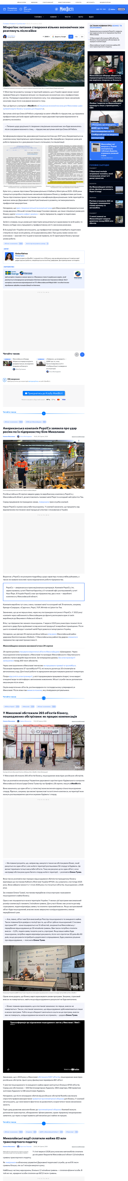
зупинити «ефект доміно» (27, 214)
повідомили (40, 1162)
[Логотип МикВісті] (66, 9)
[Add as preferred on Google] (56, 9)
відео (91, 17)
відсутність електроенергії (20, 676)
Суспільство (21, 23)
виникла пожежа (34, 690)
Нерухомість (91, 2)
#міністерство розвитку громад (35, 243)
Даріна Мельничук (25, 721)
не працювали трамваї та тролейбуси (60, 665)
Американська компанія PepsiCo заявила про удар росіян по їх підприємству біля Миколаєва (106, 33)
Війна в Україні (21, 2)
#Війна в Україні (9, 706)
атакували (52, 634)
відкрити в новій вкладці (78, 436)
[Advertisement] (44, 322)
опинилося (73, 637)
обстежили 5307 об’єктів (49, 1077)
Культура (78, 2)
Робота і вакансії (48, 2)
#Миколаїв (25, 706)
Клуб (122, 9)
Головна (6, 23)
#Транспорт (69, 1132)
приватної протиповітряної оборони (48, 1099)
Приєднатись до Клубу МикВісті (45, 393)
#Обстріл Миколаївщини (33, 422)
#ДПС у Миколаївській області (49, 1132)
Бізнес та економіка (64, 2)
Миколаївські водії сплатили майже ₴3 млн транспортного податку (105, 46)
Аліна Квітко (11, 36)
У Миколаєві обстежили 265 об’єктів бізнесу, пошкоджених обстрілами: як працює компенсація (105, 39)
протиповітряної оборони (49, 1109)
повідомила (44, 502)
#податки (29, 1132)
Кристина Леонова (25, 1146)
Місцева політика (105, 2)
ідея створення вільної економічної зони (34, 208)
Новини (13, 23)
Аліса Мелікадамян (26, 436)
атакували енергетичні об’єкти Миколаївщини (39, 651)
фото (80, 17)
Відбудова (34, 2)
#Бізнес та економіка (10, 243)
